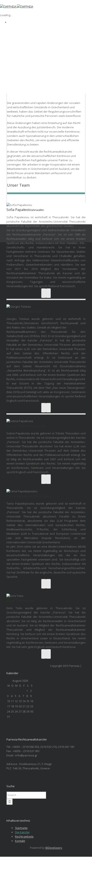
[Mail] (48, 293)
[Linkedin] (43, 293)
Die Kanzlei (22, 832)
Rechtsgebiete (24, 836)
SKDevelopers (53, 848)
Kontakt (20, 841)
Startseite (21, 828)
